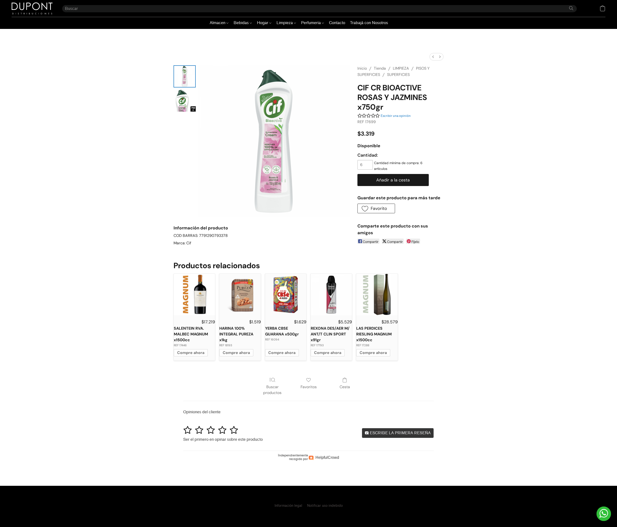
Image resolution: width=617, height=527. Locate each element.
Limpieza (285, 22)
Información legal (288, 506)
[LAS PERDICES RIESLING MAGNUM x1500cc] (376, 294)
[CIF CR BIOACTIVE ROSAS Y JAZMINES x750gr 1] (185, 100)
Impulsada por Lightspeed (308, 514)
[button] (32, 8)
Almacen (218, 22)
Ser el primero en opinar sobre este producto (223, 439)
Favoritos (309, 386)
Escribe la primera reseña (400, 433)
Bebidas (242, 22)
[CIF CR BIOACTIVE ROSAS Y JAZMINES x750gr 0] (185, 76)
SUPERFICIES (398, 74)
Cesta (345, 386)
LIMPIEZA (401, 68)
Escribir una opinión (396, 116)
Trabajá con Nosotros (369, 22)
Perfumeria (311, 22)
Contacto (337, 22)
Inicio (362, 68)
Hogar (263, 22)
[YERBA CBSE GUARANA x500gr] (285, 294)
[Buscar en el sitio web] (571, 8)
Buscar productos (272, 389)
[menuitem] (433, 56)
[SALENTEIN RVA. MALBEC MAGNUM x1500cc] (194, 294)
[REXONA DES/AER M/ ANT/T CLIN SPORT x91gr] (331, 294)
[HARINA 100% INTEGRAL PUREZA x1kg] (240, 294)
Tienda (380, 68)
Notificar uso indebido (325, 506)
